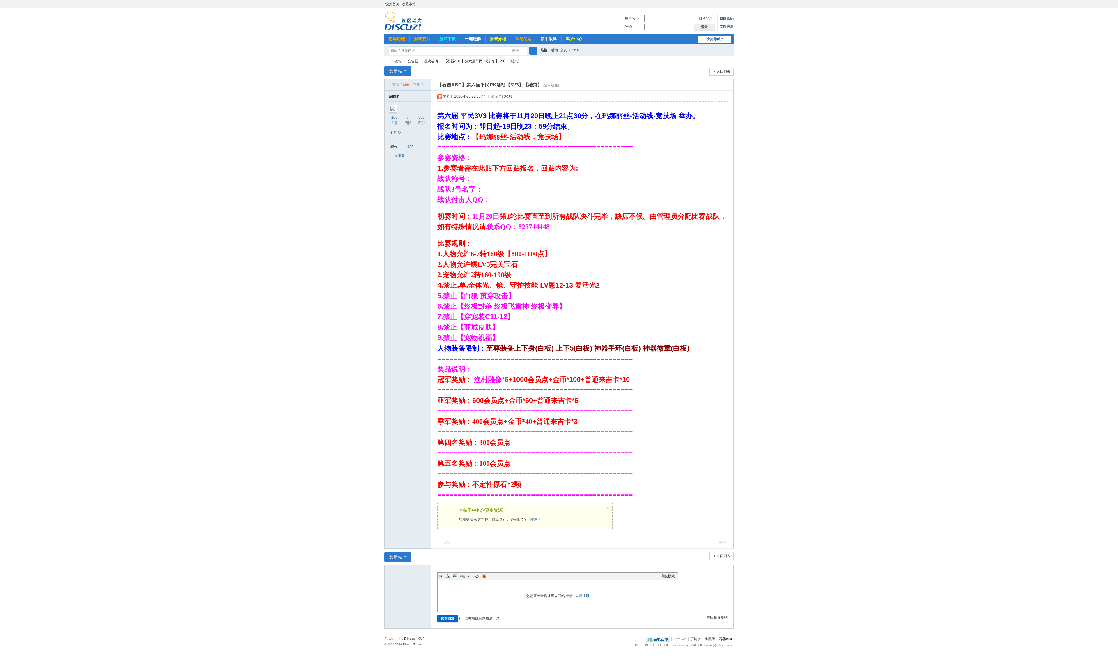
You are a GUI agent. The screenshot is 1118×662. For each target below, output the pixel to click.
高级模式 (668, 576)
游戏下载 (447, 38)
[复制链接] (551, 85)
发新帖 (396, 71)
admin (394, 96)
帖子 (515, 51)
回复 (447, 542)
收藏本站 (409, 4)
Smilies (484, 576)
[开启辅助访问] (725, 4)
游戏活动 (431, 61)
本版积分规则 (717, 617)
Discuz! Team (412, 644)
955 (421, 118)
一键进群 (473, 38)
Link (462, 576)
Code (477, 576)
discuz (574, 50)
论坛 (398, 61)
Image (455, 576)
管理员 (395, 132)
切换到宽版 (731, 6)
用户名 (630, 18)
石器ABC (386, 61)
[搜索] (533, 51)
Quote (470, 576)
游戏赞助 (422, 38)
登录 (473, 519)
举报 (722, 542)
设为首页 (392, 4)
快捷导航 (714, 39)
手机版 (695, 639)
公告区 (413, 61)
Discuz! (410, 639)
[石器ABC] (403, 21)
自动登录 (706, 18)
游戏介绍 (498, 38)
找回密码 (727, 18)
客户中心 (574, 38)
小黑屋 (710, 639)
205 (394, 118)
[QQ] (658, 639)
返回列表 (723, 72)
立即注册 (727, 26)
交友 (563, 50)
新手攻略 (549, 38)
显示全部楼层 (501, 96)
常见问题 (523, 38)
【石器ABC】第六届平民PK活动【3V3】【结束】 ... (484, 61)
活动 (554, 50)
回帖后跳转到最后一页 (482, 618)
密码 (628, 26)
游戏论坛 (397, 38)
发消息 (400, 156)
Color (448, 576)
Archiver (680, 639)
